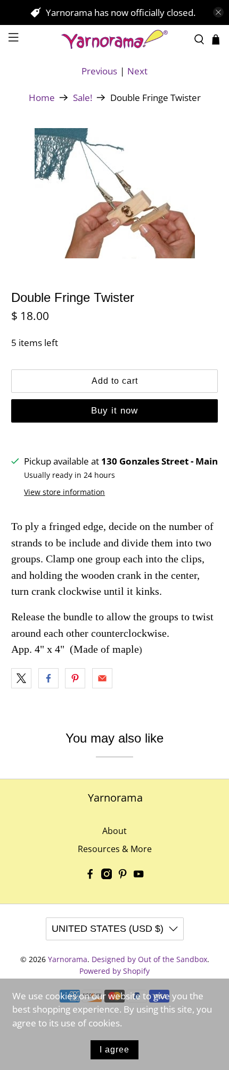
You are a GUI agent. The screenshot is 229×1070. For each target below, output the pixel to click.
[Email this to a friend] (102, 678)
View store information (64, 492)
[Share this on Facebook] (48, 678)
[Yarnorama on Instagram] (106, 876)
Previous (99, 71)
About (114, 831)
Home (42, 97)
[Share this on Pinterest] (75, 678)
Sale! (82, 97)
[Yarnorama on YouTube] (138, 876)
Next (137, 71)
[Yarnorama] (115, 39)
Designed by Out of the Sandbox (149, 959)
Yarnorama (67, 959)
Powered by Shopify (114, 971)
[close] (218, 12)
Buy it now (114, 411)
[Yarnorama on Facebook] (90, 876)
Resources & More (115, 849)
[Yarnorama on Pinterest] (122, 876)
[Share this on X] (21, 678)
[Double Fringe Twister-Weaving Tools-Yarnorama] (114, 193)
